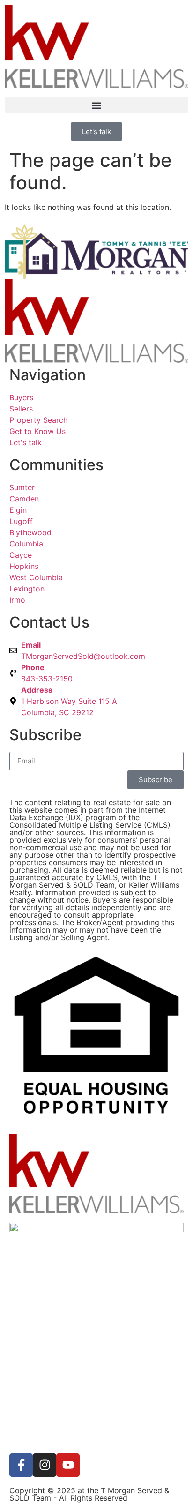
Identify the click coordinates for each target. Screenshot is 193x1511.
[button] (96, 105)
